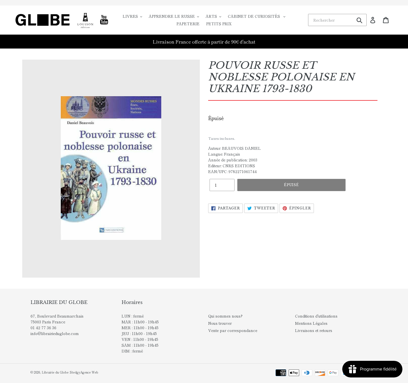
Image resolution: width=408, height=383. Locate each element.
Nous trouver (220, 323)
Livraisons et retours (313, 330)
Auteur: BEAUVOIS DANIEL (234, 148)
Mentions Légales (311, 323)
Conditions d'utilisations (316, 316)
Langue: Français (224, 154)
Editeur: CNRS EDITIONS (231, 165)
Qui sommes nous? (225, 316)
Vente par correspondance (232, 330)
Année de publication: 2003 (232, 160)
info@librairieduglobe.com (55, 333)
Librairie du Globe (55, 372)
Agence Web (89, 372)
